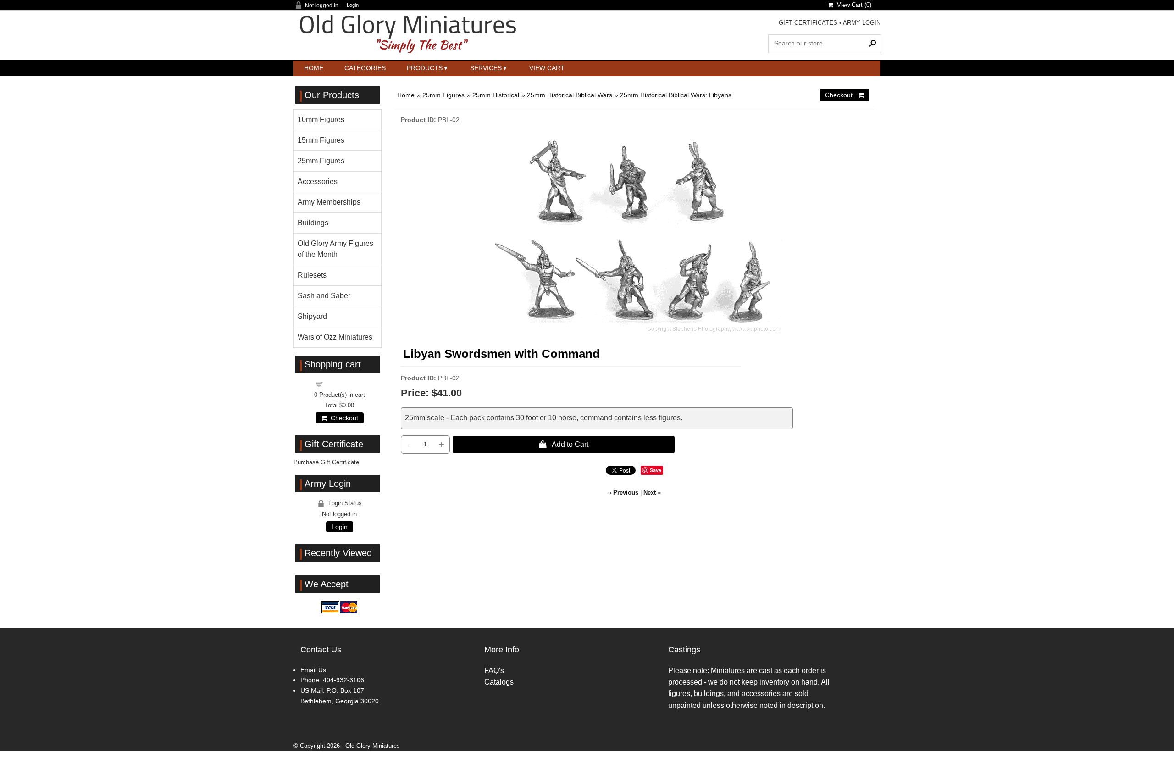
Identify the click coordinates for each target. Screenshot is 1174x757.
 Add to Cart (563, 444)
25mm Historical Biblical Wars (569, 95)
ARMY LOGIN (861, 22)
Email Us (313, 670)
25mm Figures (443, 95)
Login (353, 5)
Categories (365, 68)
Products (425, 68)
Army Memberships (329, 202)
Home (313, 68)
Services (486, 68)
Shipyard (312, 316)
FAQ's (494, 670)
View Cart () (852, 4)
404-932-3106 (343, 680)
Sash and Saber (324, 296)
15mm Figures (321, 140)
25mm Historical (495, 95)
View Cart (547, 68)
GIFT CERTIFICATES (808, 22)
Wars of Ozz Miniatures (335, 337)
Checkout (342, 418)
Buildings (313, 223)
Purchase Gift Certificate (326, 462)
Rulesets (312, 275)
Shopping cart (345, 383)
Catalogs (499, 682)
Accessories (318, 181)
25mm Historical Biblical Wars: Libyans (675, 95)
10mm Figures (321, 119)
